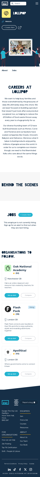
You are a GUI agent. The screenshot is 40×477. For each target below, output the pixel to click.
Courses (23, 424)
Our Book (23, 445)
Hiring (31, 307)
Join (21, 416)
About (5, 70)
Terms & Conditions (10, 463)
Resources (24, 428)
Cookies (31, 463)
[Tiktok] (14, 469)
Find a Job (24, 420)
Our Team (24, 441)
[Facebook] (20, 469)
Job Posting (6, 444)
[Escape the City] (5, 4)
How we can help (8, 440)
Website (8, 21)
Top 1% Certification (9, 448)
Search (17, 4)
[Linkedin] (9, 469)
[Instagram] (30, 469)
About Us (23, 437)
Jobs (14, 70)
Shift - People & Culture (11, 451)
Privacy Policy (22, 463)
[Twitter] (25, 469)
